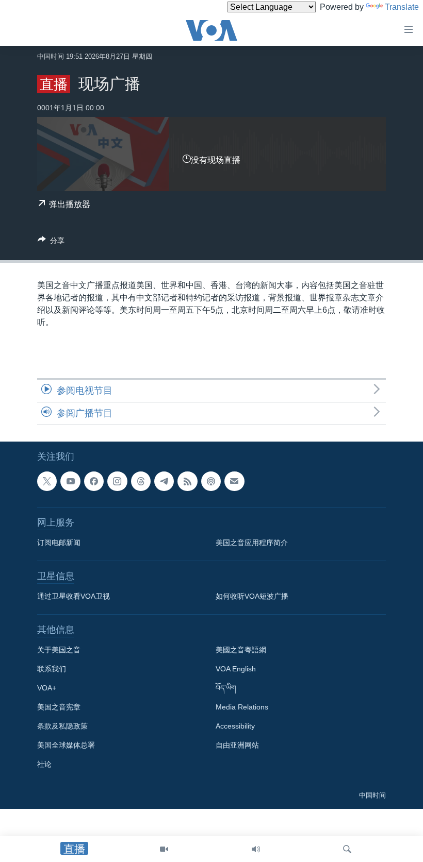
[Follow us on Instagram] (117, 481)
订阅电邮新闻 (58, 542)
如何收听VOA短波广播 (252, 596)
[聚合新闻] (187, 481)
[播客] (211, 481)
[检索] (347, 849)
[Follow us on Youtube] (70, 481)
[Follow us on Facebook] (94, 481)
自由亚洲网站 (237, 745)
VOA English (236, 669)
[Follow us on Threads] (141, 481)
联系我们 (51, 669)
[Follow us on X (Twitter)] (47, 481)
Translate (402, 7)
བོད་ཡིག (226, 688)
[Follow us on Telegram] (164, 481)
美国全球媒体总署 (66, 745)
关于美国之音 (58, 650)
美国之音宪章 (58, 707)
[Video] (164, 849)
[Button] (51, 242)
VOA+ (46, 688)
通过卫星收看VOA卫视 (73, 596)
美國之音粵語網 (241, 650)
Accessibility (235, 726)
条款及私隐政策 (62, 726)
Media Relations (242, 707)
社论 (44, 764)
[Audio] (255, 849)
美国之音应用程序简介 (252, 542)
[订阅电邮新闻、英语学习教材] (234, 481)
